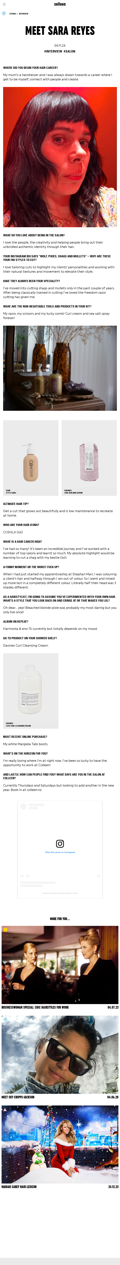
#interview (53, 51)
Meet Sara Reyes (60, 31)
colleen (60, 4)
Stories (12, 14)
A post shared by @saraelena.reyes (60, 893)
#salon (69, 51)
